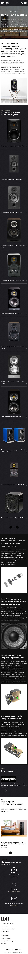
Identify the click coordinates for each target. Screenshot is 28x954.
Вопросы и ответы (6, 938)
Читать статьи (15, 852)
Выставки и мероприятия (8, 929)
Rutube (19, 949)
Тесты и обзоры (5, 931)
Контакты (3, 943)
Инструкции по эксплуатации (9, 941)
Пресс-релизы (5, 926)
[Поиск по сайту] (22, 3)
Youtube (11, 949)
